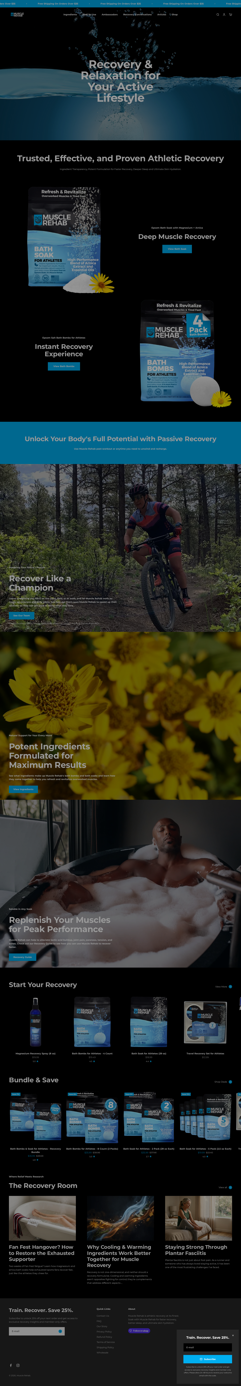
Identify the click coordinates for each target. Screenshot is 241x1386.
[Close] (233, 1335)
